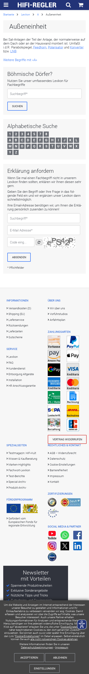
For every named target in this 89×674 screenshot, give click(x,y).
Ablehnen (60, 657)
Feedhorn (39, 47)
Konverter (77, 47)
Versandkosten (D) (19, 308)
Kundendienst (16, 368)
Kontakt (54, 481)
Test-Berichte (16, 476)
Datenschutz (57, 458)
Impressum (61, 647)
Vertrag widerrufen (67, 439)
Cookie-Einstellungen (27, 636)
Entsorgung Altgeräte (21, 374)
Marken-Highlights (19, 464)
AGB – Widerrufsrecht (63, 453)
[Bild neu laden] (39, 242)
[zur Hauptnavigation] (6, 5)
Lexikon (25, 14)
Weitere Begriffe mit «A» (20, 60)
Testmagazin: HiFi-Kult (22, 453)
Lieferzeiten (15, 331)
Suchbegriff (18, 94)
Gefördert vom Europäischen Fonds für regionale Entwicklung (22, 522)
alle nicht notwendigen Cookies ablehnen (54, 639)
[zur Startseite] (37, 5)
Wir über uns (57, 308)
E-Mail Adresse (20, 230)
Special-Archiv (17, 481)
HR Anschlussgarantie (22, 385)
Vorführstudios (59, 314)
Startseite (8, 14)
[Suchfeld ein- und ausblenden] (68, 5)
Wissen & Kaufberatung (22, 458)
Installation (15, 380)
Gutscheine (15, 337)
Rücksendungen (18, 325)
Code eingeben (19, 242)
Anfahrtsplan (57, 319)
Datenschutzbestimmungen (37, 647)
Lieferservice (16, 319)
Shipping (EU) (16, 314)
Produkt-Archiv (17, 487)
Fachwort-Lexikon (19, 470)
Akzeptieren (29, 657)
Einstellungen (44, 668)
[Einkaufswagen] (80, 5)
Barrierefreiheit (59, 470)
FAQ (10, 362)
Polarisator (55, 47)
